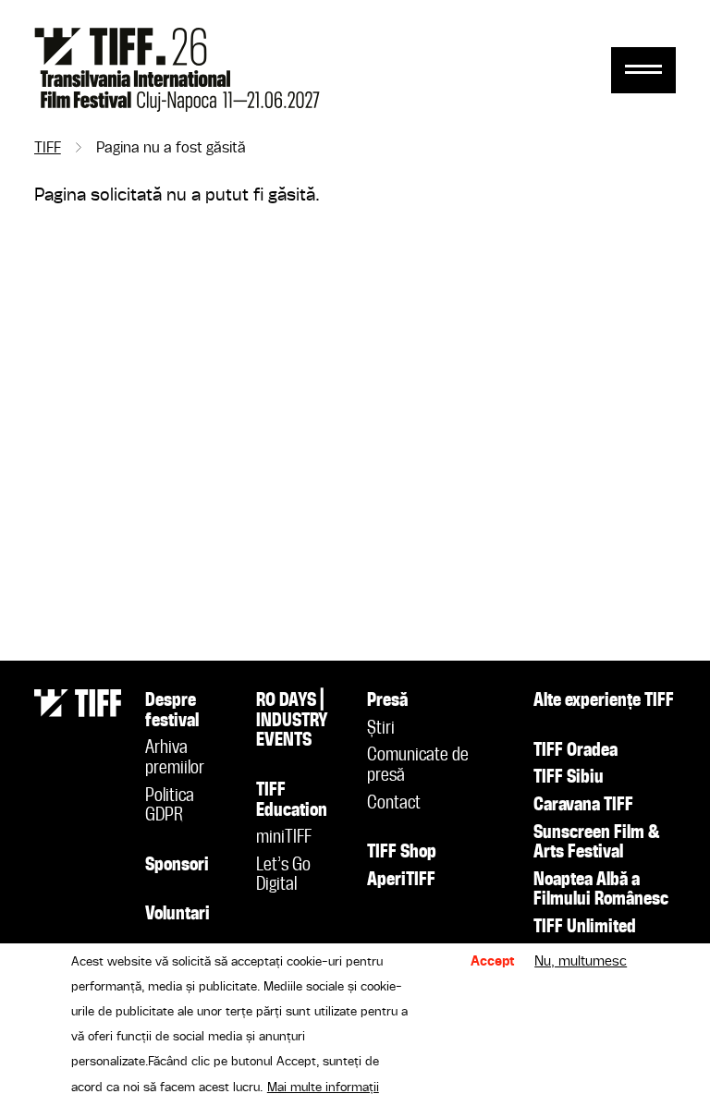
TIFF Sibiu (568, 778)
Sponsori (177, 865)
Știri (381, 729)
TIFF (47, 148)
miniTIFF (284, 838)
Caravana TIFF (583, 805)
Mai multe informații (323, 1087)
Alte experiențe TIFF (603, 701)
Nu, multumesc (580, 961)
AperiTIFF (401, 880)
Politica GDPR (169, 806)
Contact (394, 804)
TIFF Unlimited (584, 927)
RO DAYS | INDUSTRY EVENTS (292, 721)
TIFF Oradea (575, 751)
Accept (493, 961)
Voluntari (177, 914)
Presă (387, 701)
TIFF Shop (401, 853)
